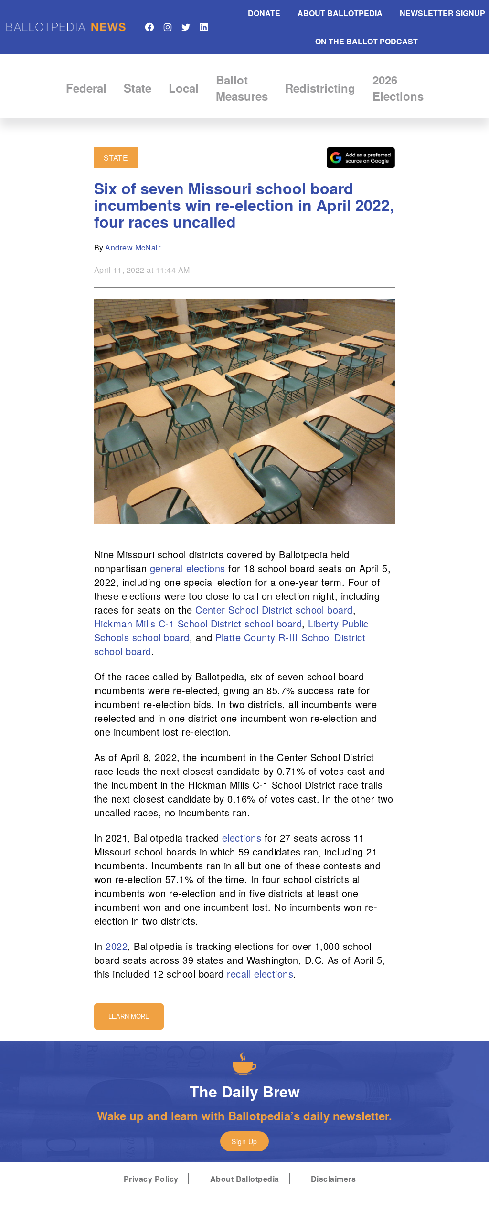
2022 (117, 946)
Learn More (128, 1016)
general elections (187, 568)
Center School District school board (274, 609)
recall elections (260, 974)
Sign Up (244, 1141)
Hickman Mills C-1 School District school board (198, 623)
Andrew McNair (132, 247)
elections (241, 838)
